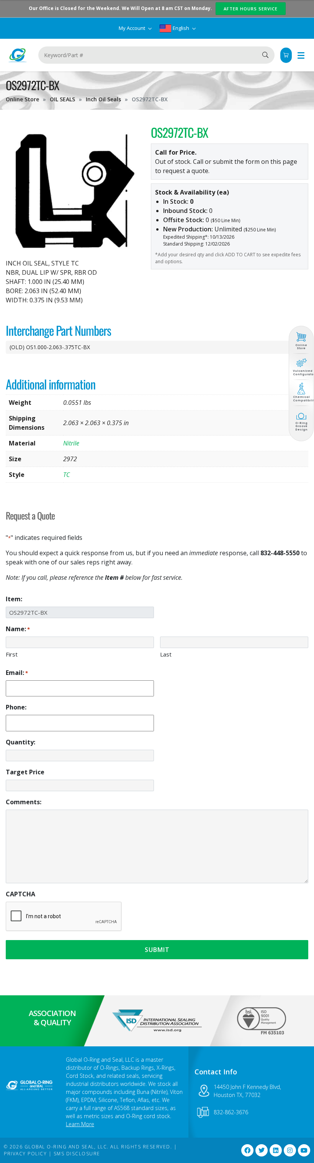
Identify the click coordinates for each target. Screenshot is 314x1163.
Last (166, 654)
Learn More (80, 1124)
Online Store (22, 99)
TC (66, 474)
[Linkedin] (276, 1150)
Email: (17, 672)
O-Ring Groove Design (301, 426)
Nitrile (71, 443)
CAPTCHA (20, 894)
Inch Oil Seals (103, 99)
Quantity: (20, 742)
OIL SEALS (62, 99)
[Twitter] (261, 1150)
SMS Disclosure (77, 1153)
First (12, 654)
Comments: (23, 802)
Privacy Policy (25, 1153)
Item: (14, 599)
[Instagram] (290, 1150)
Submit (157, 949)
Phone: (16, 707)
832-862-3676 (231, 1112)
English (181, 28)
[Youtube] (304, 1150)
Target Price (25, 772)
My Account (132, 28)
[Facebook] (247, 1150)
